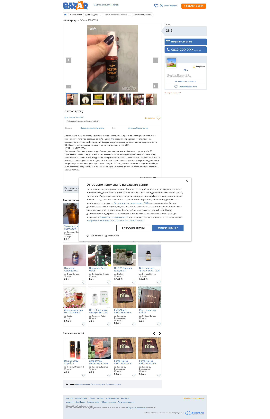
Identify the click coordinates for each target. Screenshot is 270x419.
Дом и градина (91, 15)
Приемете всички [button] (168, 228)
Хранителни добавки (142, 15)
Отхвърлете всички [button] (133, 228)
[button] (102, 235)
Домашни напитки (82, 384)
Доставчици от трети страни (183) (131, 203)
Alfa (186, 70)
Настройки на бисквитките (100, 220)
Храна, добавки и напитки (116, 15)
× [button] (187, 181)
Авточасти (125, 398)
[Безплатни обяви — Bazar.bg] (75, 6)
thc (112, 139)
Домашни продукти (113, 384)
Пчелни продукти (98, 384)
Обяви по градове (109, 402)
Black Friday (80, 402)
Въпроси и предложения (194, 398)
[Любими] (156, 6)
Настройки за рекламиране (113, 216)
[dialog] (135, 209)
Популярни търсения (126, 402)
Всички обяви (76, 15)
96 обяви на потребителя (185, 82)
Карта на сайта (93, 402)
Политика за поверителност (129, 220)
